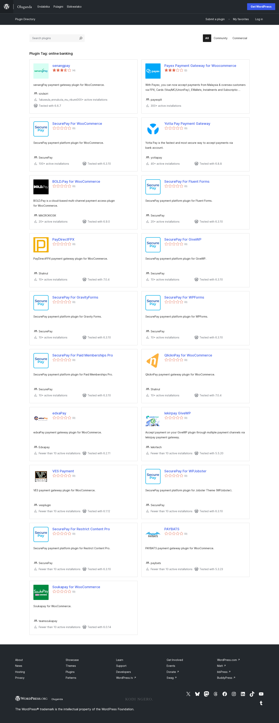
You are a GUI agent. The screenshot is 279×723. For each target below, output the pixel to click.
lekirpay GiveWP (177, 413)
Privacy (19, 677)
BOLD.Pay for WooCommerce (76, 181)
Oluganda (57, 699)
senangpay (61, 66)
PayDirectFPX (63, 239)
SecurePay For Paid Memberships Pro (82, 355)
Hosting (20, 671)
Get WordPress (261, 6)
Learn (119, 659)
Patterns (71, 677)
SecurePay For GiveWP (182, 239)
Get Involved (175, 659)
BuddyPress (226, 677)
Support (121, 665)
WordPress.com (228, 659)
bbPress (224, 671)
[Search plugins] (81, 38)
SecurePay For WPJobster (185, 471)
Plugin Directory (25, 19)
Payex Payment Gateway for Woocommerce (200, 66)
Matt (221, 665)
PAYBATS (171, 529)
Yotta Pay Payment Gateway (187, 124)
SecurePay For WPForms (184, 297)
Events (171, 665)
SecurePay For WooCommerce (77, 124)
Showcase (72, 659)
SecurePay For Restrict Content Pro (81, 529)
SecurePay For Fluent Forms (187, 181)
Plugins (70, 671)
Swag (172, 677)
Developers (123, 671)
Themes (71, 665)
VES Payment (63, 471)
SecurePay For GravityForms (75, 297)
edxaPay (59, 413)
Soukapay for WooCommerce (76, 587)
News (18, 665)
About (19, 659)
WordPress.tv (126, 677)
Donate (173, 671)
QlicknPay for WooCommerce (188, 355)
